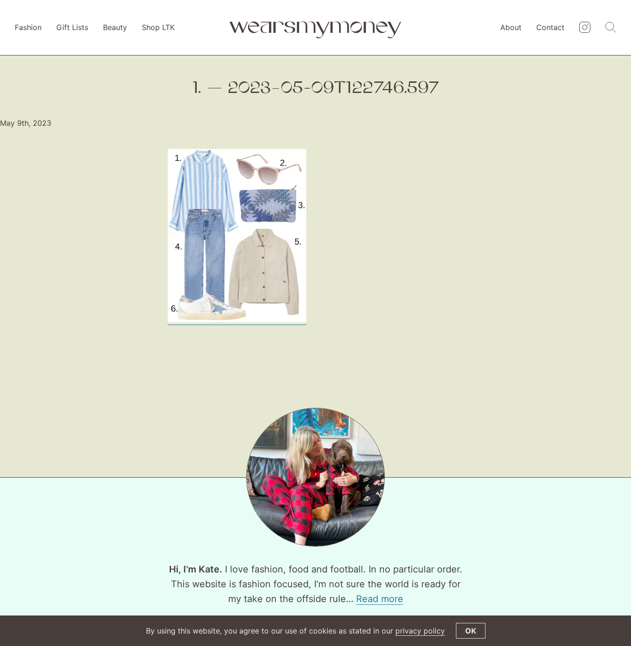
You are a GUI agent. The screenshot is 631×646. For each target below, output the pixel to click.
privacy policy (420, 630)
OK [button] (470, 630)
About (511, 27)
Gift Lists (72, 27)
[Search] (610, 28)
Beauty (115, 27)
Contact (550, 27)
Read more (379, 598)
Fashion (28, 27)
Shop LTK (158, 27)
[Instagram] (584, 28)
